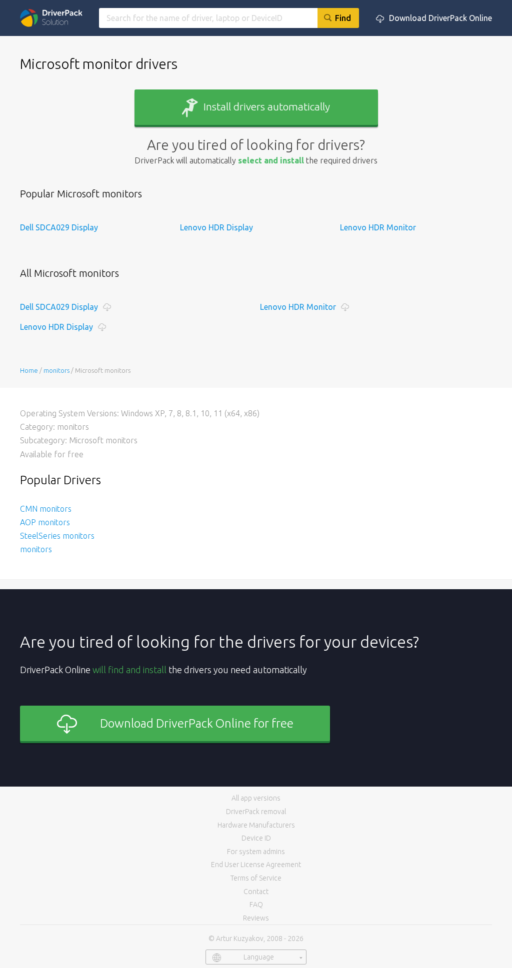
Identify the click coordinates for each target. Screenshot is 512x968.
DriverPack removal (256, 812)
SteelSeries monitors (57, 535)
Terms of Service (256, 878)
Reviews (256, 918)
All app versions (256, 798)
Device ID (256, 838)
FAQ (256, 905)
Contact (256, 892)
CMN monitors (46, 508)
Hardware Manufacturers (256, 825)
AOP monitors (45, 522)
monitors (36, 549)
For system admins (256, 852)
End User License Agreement (256, 865)
